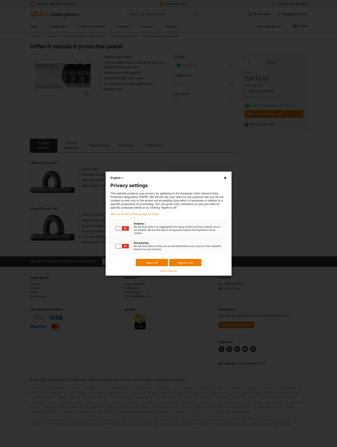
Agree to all (185, 262)
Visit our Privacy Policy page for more (134, 214)
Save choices (168, 270)
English (116, 177)
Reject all (152, 262)
